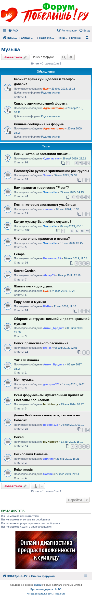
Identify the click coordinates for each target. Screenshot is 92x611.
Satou (47, 175)
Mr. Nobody (50, 404)
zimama (48, 209)
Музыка (10, 49)
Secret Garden (25, 271)
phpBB (38, 584)
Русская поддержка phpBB (46, 589)
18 (82, 231)
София (48, 473)
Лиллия (48, 458)
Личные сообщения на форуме (39, 124)
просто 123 (50, 424)
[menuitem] (13, 30)
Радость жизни (50, 92)
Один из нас (51, 158)
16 (72, 231)
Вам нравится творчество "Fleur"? (41, 187)
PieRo (47, 306)
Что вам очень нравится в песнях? (42, 238)
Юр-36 (47, 347)
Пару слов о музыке (30, 302)
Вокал (19, 437)
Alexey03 (49, 275)
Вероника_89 (52, 258)
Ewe (46, 88)
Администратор (54, 108)
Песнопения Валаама (31, 454)
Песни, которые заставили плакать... (43, 154)
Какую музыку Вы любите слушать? (42, 221)
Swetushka (50, 192)
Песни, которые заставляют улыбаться (45, 204)
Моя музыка (23, 379)
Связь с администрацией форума (40, 103)
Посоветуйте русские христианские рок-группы (51, 171)
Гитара (19, 254)
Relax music (23, 469)
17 (77, 231)
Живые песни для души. (33, 286)
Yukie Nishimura (26, 360)
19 (87, 231)
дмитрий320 (51, 384)
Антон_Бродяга (53, 328)
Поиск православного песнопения (41, 343)
